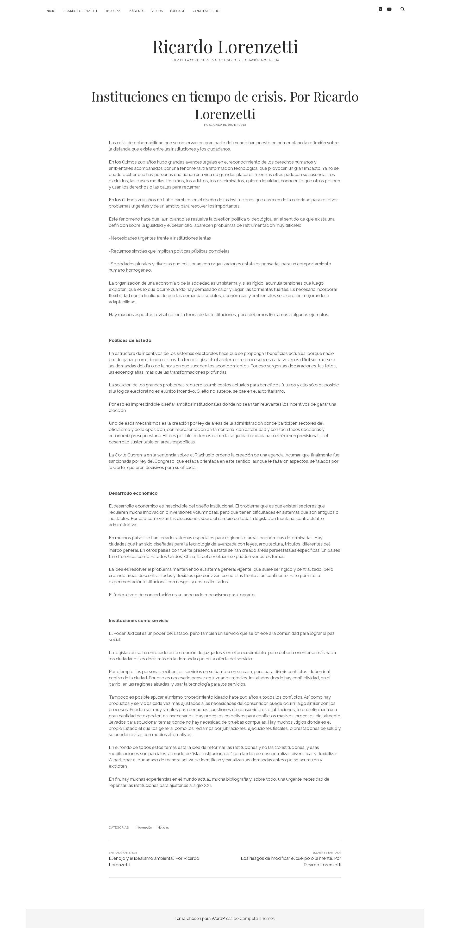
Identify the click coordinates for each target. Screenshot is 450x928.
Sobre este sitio (205, 11)
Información (144, 827)
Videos (157, 11)
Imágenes (136, 11)
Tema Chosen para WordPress (203, 918)
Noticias (163, 827)
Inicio (50, 11)
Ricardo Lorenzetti (80, 11)
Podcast (177, 11)
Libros (110, 11)
